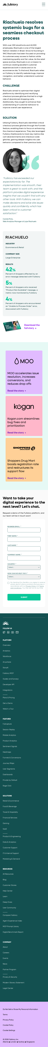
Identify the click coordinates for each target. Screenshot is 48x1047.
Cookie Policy (8, 1025)
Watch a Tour (8, 709)
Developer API (8, 684)
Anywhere (7, 662)
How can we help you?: (17, 573)
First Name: (12, 536)
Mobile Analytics (9, 735)
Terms (5, 1015)
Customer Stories (9, 885)
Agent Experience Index (12, 921)
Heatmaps (7, 752)
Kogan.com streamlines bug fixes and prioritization (23, 422)
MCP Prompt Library (11, 926)
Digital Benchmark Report (13, 932)
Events (5, 958)
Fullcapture (7, 724)
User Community (9, 908)
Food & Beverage (10, 806)
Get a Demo (8, 703)
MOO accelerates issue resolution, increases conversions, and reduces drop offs (23, 378)
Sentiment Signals (10, 746)
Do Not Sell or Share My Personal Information (20, 1009)
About (5, 947)
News (5, 964)
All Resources (8, 874)
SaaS (5, 829)
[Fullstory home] (10, 5)
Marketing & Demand (11, 859)
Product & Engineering (12, 836)
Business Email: (14, 526)
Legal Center (8, 988)
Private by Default (10, 780)
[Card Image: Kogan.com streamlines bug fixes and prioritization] (24, 406)
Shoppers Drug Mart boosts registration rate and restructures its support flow (23, 466)
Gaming (6, 823)
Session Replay (9, 730)
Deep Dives (7, 902)
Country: (11, 564)
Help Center (7, 891)
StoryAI (5, 668)
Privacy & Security (10, 977)
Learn (5, 896)
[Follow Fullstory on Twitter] (4, 632)
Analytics (6, 651)
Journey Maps (8, 763)
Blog (4, 880)
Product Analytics (10, 741)
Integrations (7, 690)
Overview (6, 645)
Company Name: (14, 555)
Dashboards (8, 774)
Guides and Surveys (11, 679)
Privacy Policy (31, 586)
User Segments (9, 769)
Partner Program (9, 969)
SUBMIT (24, 597)
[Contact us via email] (17, 632)
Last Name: (12, 545)
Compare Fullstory (10, 915)
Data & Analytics (9, 842)
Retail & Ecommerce (11, 801)
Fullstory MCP (8, 673)
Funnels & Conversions (12, 758)
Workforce (7, 656)
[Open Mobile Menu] (43, 5)
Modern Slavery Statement (13, 983)
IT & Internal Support (11, 853)
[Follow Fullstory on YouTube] (12, 632)
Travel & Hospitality (10, 812)
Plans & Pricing (9, 698)
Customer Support (10, 848)
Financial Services (10, 818)
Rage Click (7, 786)
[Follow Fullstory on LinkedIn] (8, 632)
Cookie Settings (9, 1030)
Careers (6, 953)
